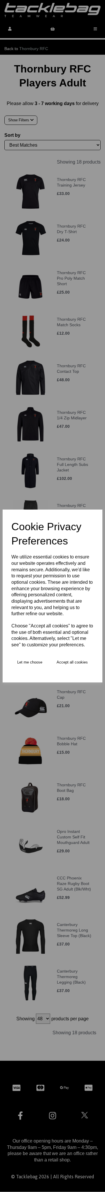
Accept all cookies (72, 662)
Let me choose (29, 662)
